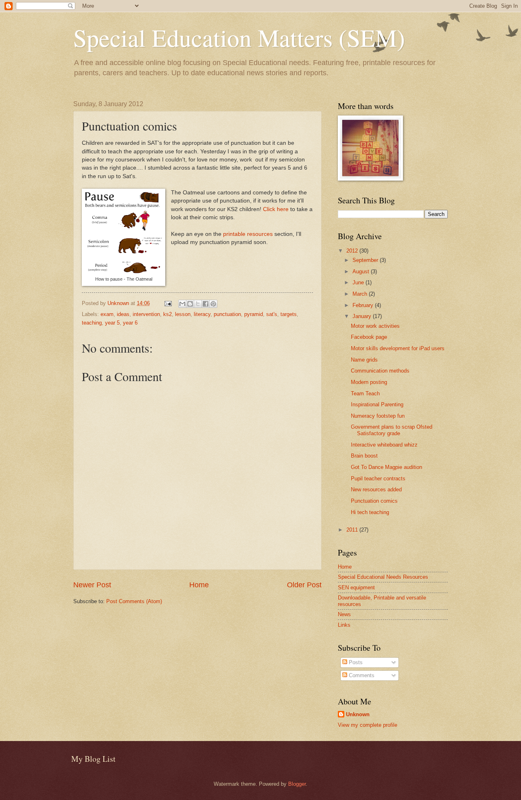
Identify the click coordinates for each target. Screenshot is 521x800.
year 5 (112, 323)
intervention (146, 314)
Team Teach (365, 393)
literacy (202, 314)
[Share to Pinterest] (213, 304)
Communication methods (380, 371)
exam (107, 314)
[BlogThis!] (190, 304)
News (344, 614)
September (366, 260)
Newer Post (92, 585)
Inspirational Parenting (377, 404)
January (362, 316)
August (361, 271)
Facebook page (369, 337)
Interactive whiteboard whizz (384, 445)
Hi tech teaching (370, 512)
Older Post (304, 585)
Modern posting (369, 382)
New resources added (376, 489)
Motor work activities (375, 326)
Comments (360, 675)
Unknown (358, 714)
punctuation (227, 314)
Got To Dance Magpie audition (386, 467)
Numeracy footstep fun (378, 416)
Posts (355, 662)
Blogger (297, 784)
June (359, 282)
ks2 (167, 314)
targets (288, 314)
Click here (276, 209)
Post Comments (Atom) (134, 601)
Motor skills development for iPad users (397, 348)
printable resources (248, 234)
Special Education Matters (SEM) (239, 37)
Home (199, 585)
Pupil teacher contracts (378, 478)
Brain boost (364, 456)
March (360, 294)
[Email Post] (167, 303)
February (363, 305)
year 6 (130, 323)
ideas (123, 314)
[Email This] (182, 304)
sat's (271, 314)
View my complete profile (367, 725)
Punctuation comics (374, 501)
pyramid (253, 314)
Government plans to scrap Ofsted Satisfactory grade (391, 430)
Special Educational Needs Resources (383, 577)
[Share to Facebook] (205, 304)
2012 (352, 251)
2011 (352, 530)
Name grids (364, 360)
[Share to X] (198, 304)
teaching (92, 323)
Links (344, 625)
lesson (182, 314)
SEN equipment (356, 587)
